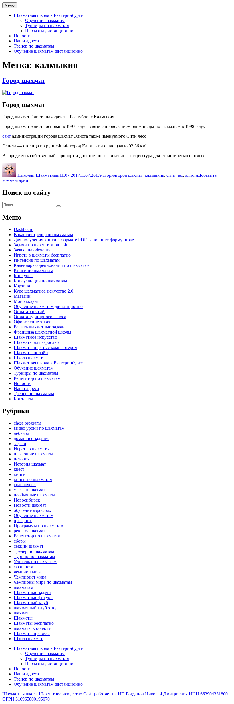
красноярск (25, 484)
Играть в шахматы (32, 448)
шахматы (22, 612)
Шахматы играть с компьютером (45, 347)
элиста (191, 175)
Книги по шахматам (33, 270)
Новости (22, 35)
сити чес (174, 175)
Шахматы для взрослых (37, 342)
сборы (20, 541)
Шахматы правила (32, 633)
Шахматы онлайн (31, 352)
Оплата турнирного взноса (40, 316)
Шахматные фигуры (33, 597)
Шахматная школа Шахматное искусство (42, 693)
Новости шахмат (30, 505)
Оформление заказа (33, 321)
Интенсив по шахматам (37, 260)
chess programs (27, 423)
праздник (23, 520)
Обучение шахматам (45, 20)
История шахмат (30, 464)
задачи (20, 443)
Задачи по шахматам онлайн (41, 244)
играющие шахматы (33, 453)
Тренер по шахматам (34, 46)
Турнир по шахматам (34, 556)
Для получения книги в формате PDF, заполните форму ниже (74, 239)
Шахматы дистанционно (49, 30)
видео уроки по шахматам (39, 428)
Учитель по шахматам (35, 561)
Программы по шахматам (38, 525)
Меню (10, 5)
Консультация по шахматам (40, 280)
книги (20, 474)
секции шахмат (28, 546)
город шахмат (129, 175)
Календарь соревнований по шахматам (52, 265)
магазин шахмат (29, 489)
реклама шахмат (29, 530)
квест (19, 469)
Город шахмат (23, 80)
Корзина (22, 285)
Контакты (23, 398)
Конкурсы (23, 275)
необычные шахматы (34, 494)
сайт (6, 136)
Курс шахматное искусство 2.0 (43, 291)
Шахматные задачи (32, 592)
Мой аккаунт (26, 301)
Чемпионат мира (30, 577)
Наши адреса (26, 40)
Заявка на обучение (32, 249)
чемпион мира (28, 571)
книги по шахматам (33, 479)
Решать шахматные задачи (39, 326)
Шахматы (23, 618)
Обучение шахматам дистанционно (48, 51)
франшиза (23, 566)
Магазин (22, 296)
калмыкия (154, 175)
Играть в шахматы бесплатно (42, 255)
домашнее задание (31, 438)
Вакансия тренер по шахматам (43, 234)
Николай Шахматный (38, 175)
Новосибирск (27, 500)
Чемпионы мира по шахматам (43, 582)
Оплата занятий (29, 311)
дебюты (21, 433)
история (108, 175)
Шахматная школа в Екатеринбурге (48, 15)
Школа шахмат (28, 357)
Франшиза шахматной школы (42, 332)
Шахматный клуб (31, 602)
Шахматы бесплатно (34, 623)
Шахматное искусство (35, 337)
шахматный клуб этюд (35, 607)
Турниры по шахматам (47, 25)
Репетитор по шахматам (37, 378)
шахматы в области (32, 628)
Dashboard (23, 229)
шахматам (23, 587)
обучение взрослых (32, 510)
